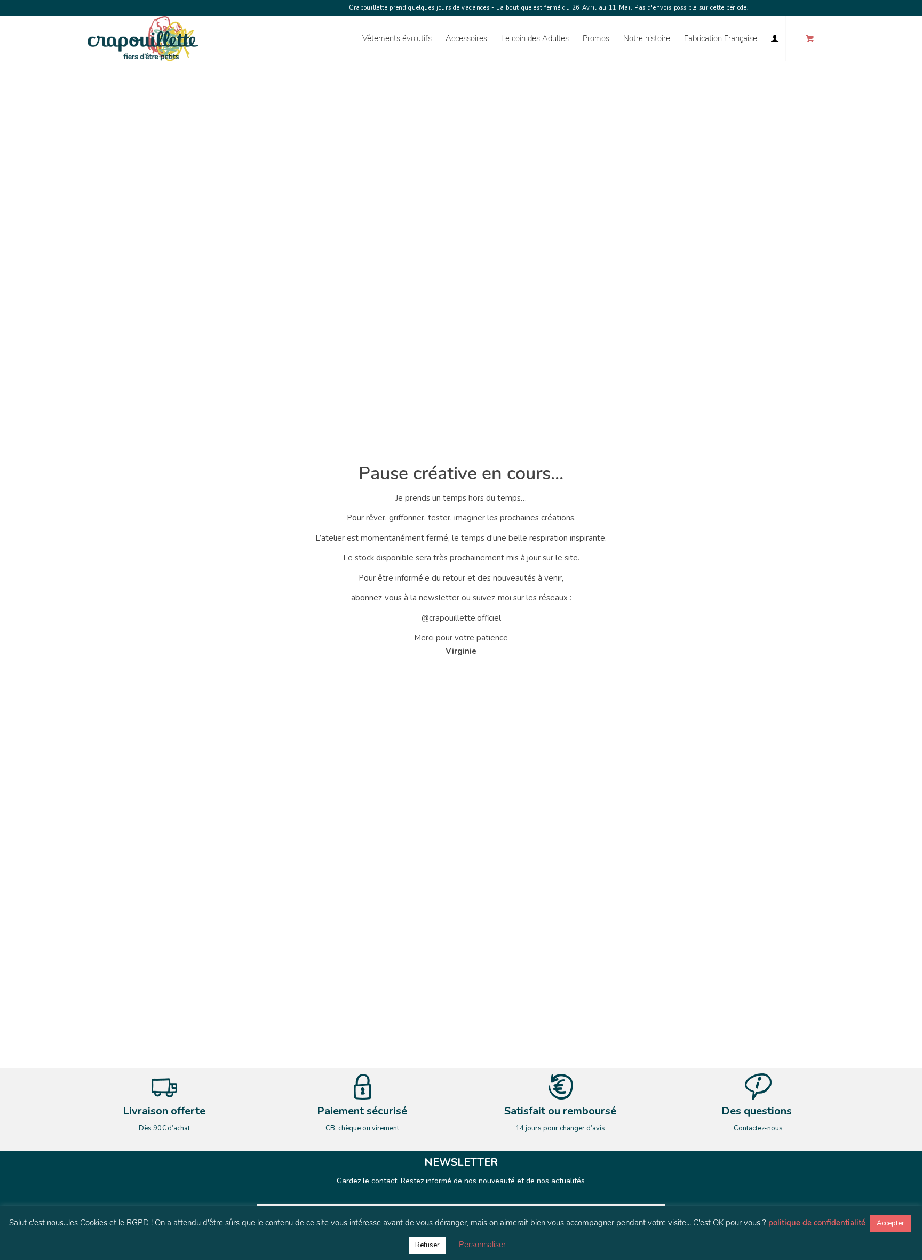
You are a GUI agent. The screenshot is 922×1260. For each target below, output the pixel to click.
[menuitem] (397, 38)
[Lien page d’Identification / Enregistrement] (774, 38)
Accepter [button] (890, 1223)
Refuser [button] (427, 1245)
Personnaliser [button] (482, 1244)
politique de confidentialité (816, 1222)
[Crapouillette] (143, 38)
